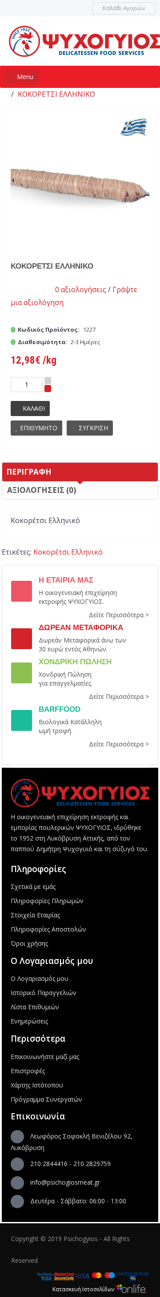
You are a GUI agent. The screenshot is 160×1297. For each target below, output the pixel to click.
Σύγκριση (93, 428)
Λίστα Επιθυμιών (35, 1007)
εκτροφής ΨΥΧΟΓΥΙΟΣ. (71, 601)
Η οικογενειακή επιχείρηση (78, 592)
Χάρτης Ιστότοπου (37, 1085)
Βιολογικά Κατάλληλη (70, 722)
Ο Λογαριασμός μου (39, 978)
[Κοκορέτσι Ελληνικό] (80, 184)
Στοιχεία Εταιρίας (35, 915)
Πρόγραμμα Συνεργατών (46, 1099)
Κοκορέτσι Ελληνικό (56, 94)
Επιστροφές (28, 1071)
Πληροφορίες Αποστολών (48, 929)
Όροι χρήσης (29, 943)
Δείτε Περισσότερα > (119, 615)
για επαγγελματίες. (65, 683)
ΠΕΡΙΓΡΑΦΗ (29, 472)
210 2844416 (49, 1163)
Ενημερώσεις (29, 1021)
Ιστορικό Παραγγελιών (43, 992)
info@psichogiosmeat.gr (65, 1182)
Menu (24, 76)
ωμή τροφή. (55, 730)
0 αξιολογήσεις (80, 289)
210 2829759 (92, 1163)
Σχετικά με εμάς (33, 886)
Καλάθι (34, 408)
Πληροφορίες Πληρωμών (47, 900)
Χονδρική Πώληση (65, 674)
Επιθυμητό (38, 428)
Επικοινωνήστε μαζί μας (45, 1056)
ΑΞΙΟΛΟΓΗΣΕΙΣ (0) (41, 490)
